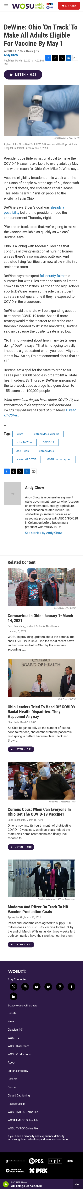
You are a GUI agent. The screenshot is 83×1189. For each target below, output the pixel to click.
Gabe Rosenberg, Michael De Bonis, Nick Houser (33, 626)
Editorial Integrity (18, 1070)
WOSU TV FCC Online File (23, 1128)
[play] (5, 1184)
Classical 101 (16, 1029)
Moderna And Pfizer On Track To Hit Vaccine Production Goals (38, 909)
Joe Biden (22, 450)
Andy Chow (11, 55)
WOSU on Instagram (59, 459)
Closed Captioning (19, 1095)
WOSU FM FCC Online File (23, 1112)
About (11, 1062)
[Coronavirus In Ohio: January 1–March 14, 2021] (41, 587)
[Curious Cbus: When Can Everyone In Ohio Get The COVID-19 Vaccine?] (41, 781)
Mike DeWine (24, 442)
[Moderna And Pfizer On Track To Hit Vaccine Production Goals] (41, 878)
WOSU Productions (19, 1054)
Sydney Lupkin (15, 917)
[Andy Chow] (12, 493)
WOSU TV (13, 1038)
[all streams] (78, 1184)
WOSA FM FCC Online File (23, 1120)
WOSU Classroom (18, 1046)
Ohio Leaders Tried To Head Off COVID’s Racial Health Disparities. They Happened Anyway (41, 712)
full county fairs (52, 276)
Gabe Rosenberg (16, 819)
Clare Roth (13, 722)
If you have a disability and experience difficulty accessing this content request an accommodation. (39, 1138)
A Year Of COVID (26, 459)
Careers (12, 1079)
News (19, 433)
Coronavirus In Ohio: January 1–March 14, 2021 (40, 618)
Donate (70, 5)
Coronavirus (46, 450)
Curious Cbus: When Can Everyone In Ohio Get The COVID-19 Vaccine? (39, 812)
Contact (12, 1087)
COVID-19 (48, 442)
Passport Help (16, 1103)
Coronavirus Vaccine (46, 433)
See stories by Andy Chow (44, 533)
